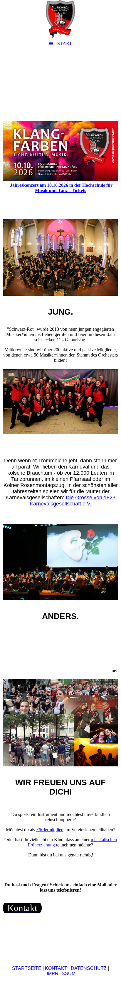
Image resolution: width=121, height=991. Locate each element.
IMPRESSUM (60, 973)
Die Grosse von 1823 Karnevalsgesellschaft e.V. (72, 501)
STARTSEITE (26, 968)
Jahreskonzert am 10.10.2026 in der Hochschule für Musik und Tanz (61, 188)
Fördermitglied (49, 829)
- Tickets (77, 190)
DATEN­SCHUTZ (89, 968)
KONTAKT (56, 968)
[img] (60, 19)
